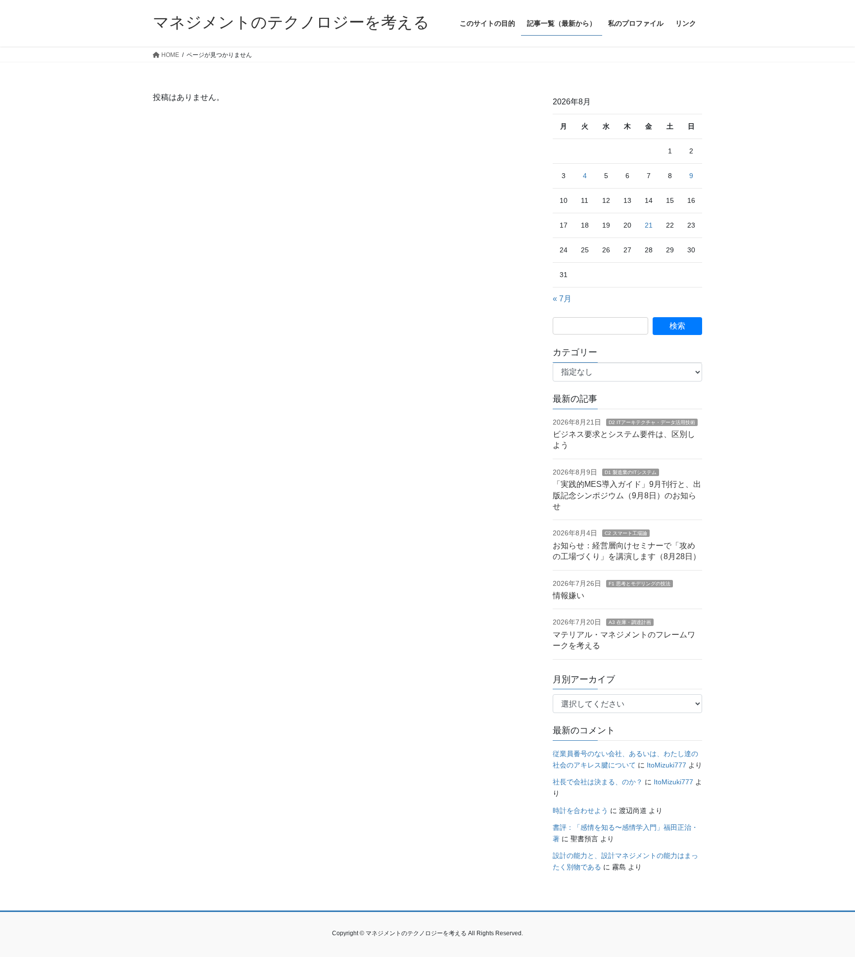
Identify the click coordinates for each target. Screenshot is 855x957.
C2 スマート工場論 (626, 533)
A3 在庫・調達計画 (630, 622)
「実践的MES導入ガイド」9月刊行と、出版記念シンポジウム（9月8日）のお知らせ (627, 495)
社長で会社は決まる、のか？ (598, 782)
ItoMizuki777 (666, 765)
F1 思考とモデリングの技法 (639, 583)
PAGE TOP (826, 919)
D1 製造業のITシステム (631, 472)
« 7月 (562, 298)
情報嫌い (568, 595)
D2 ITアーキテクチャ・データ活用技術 (652, 422)
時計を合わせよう (580, 810)
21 (649, 225)
